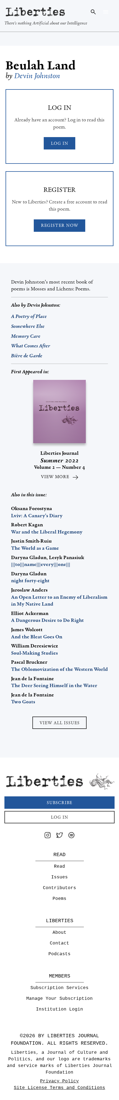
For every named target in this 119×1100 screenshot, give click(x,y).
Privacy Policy (59, 1081)
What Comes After (30, 346)
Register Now (59, 225)
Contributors (59, 888)
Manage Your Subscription (59, 998)
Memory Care (25, 336)
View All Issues (60, 722)
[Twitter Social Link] (59, 836)
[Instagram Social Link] (48, 836)
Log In (59, 143)
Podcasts (59, 954)
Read (59, 866)
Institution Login (59, 1009)
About (59, 932)
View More (55, 476)
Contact (59, 943)
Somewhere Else (28, 326)
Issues (59, 877)
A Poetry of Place (29, 316)
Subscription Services (59, 987)
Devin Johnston (37, 75)
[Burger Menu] (105, 12)
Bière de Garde (26, 356)
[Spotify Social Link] (71, 836)
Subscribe (59, 802)
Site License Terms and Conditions (59, 1087)
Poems (59, 898)
